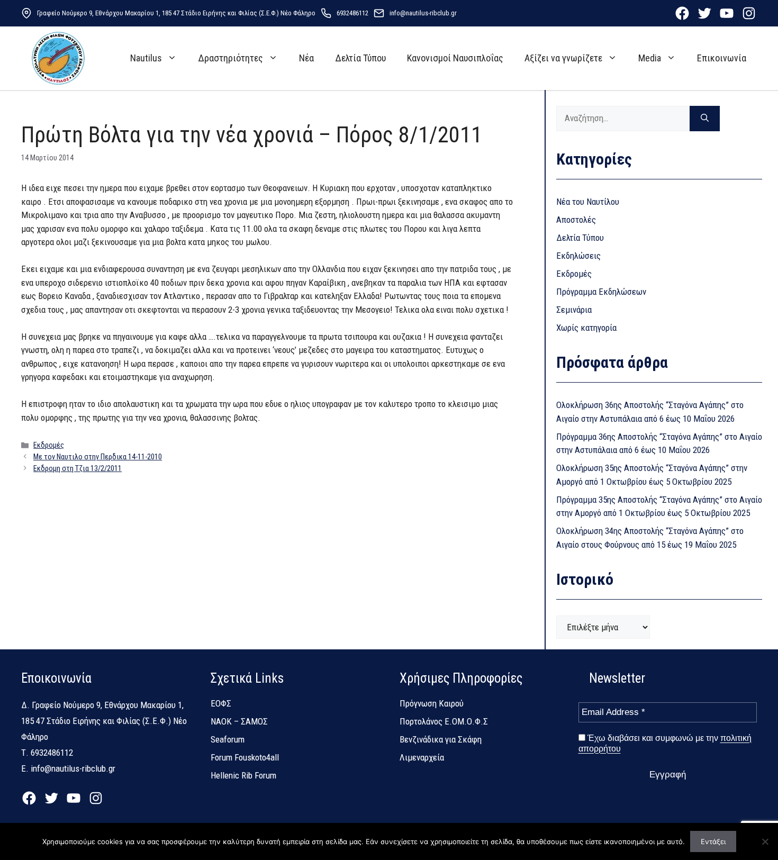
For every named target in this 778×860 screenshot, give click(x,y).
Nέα (306, 58)
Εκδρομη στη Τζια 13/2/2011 (77, 468)
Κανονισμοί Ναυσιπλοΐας (455, 58)
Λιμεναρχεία (422, 757)
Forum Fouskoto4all (245, 757)
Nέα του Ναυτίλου (587, 201)
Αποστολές (576, 219)
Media (649, 58)
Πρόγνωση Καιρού (432, 703)
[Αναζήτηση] (705, 118)
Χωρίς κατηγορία (586, 327)
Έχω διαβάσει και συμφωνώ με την (665, 743)
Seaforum (228, 739)
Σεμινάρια (574, 309)
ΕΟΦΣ (221, 703)
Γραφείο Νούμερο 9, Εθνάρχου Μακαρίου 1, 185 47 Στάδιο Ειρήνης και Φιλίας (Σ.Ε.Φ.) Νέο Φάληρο (176, 13)
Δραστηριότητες (230, 58)
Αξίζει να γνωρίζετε (563, 58)
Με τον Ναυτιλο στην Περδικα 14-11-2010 (97, 456)
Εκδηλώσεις (578, 255)
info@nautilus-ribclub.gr (423, 13)
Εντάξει (713, 841)
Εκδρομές (48, 445)
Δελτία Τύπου (360, 58)
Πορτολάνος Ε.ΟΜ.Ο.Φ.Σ (444, 721)
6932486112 (352, 13)
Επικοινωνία (721, 58)
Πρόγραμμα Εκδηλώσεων (601, 291)
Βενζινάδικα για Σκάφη (441, 739)
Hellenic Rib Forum (243, 775)
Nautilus (146, 58)
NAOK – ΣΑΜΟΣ (239, 721)
